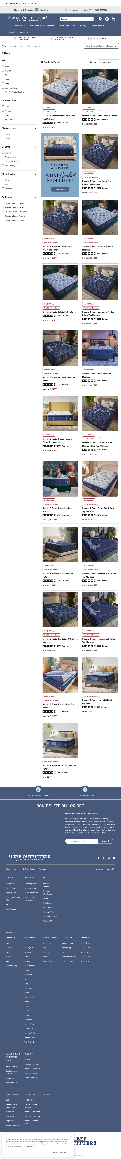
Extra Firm (9, 119)
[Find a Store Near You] (85, 789)
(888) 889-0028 (101, 10)
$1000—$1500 (86, 952)
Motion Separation (12, 161)
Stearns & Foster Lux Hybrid (16, 212)
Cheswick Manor (30, 965)
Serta (26, 1015)
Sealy (26, 1010)
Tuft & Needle (29, 1042)
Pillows (27, 1060)
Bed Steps (10, 1116)
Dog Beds (9, 1120)
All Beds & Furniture (14, 1125)
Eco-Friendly (10, 165)
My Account (43, 869)
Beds (8, 1100)
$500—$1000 (86, 947)
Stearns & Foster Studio (14, 220)
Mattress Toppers (31, 1073)
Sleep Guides (97, 25)
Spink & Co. (28, 1028)
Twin (7, 66)
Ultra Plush (47, 943)
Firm (7, 115)
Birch (26, 956)
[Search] (91, 19)
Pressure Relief (11, 157)
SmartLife (28, 1019)
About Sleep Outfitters (47, 885)
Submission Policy (50, 916)
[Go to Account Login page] (107, 19)
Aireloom (28, 943)
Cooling (8, 153)
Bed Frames (10, 1078)
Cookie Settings (76, 1155)
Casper (27, 961)
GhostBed (28, 974)
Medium (8, 111)
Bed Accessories (12, 1082)
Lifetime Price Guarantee (29, 898)
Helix (26, 979)
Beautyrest (28, 947)
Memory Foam (67, 943)
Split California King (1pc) (15, 92)
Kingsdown (28, 988)
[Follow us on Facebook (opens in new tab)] (98, 858)
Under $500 (85, 943)
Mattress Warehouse (32, 3)
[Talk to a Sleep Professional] (38, 789)
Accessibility (48, 921)
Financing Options (31, 883)
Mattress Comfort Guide (31, 1122)
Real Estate (47, 903)
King (7, 83)
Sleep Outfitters (13, 3)
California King (11, 88)
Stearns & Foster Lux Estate (16, 207)
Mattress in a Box (69, 956)
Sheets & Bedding (31, 1064)
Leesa (26, 992)
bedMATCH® (29, 1100)
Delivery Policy (29, 869)
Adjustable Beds (12, 1066)
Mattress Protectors (32, 1069)
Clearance (11, 32)
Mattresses (19, 25)
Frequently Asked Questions (31, 1105)
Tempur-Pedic (29, 1037)
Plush (7, 106)
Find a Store (98, 869)
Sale (9, 25)
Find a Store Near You (85, 795)
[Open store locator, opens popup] (100, 19)
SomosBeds (29, 1024)
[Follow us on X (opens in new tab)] (109, 858)
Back (7, 180)
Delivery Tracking (71, 10)
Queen (7, 79)
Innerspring (9, 138)
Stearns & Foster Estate (14, 203)
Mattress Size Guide (32, 1111)
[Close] (70, 1136)
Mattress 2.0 (29, 997)
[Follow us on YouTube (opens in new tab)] (114, 858)
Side (7, 184)
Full (6, 75)
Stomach (8, 188)
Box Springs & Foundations (11, 1072)
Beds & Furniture (67, 25)
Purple (27, 1006)
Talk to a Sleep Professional (38, 795)
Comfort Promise (31, 892)
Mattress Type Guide (32, 1116)
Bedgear (27, 952)
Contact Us (88, 10)
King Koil (28, 983)
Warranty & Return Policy (13, 898)
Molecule (27, 1001)
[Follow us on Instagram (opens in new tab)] (104, 858)
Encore (27, 970)
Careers (46, 898)
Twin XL (8, 71)
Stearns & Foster (31, 1033)
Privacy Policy (86, 833)
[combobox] (74, 19)
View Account (11, 909)
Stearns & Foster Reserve (15, 216)
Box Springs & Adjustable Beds (42, 25)
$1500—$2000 (86, 956)
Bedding (83, 25)
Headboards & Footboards (11, 1105)
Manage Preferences (59, 1152)
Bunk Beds (10, 1111)
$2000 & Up (85, 961)
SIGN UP (106, 841)
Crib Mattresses (68, 961)
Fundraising (47, 907)
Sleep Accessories (31, 1078)
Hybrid (7, 134)
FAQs (8, 904)
